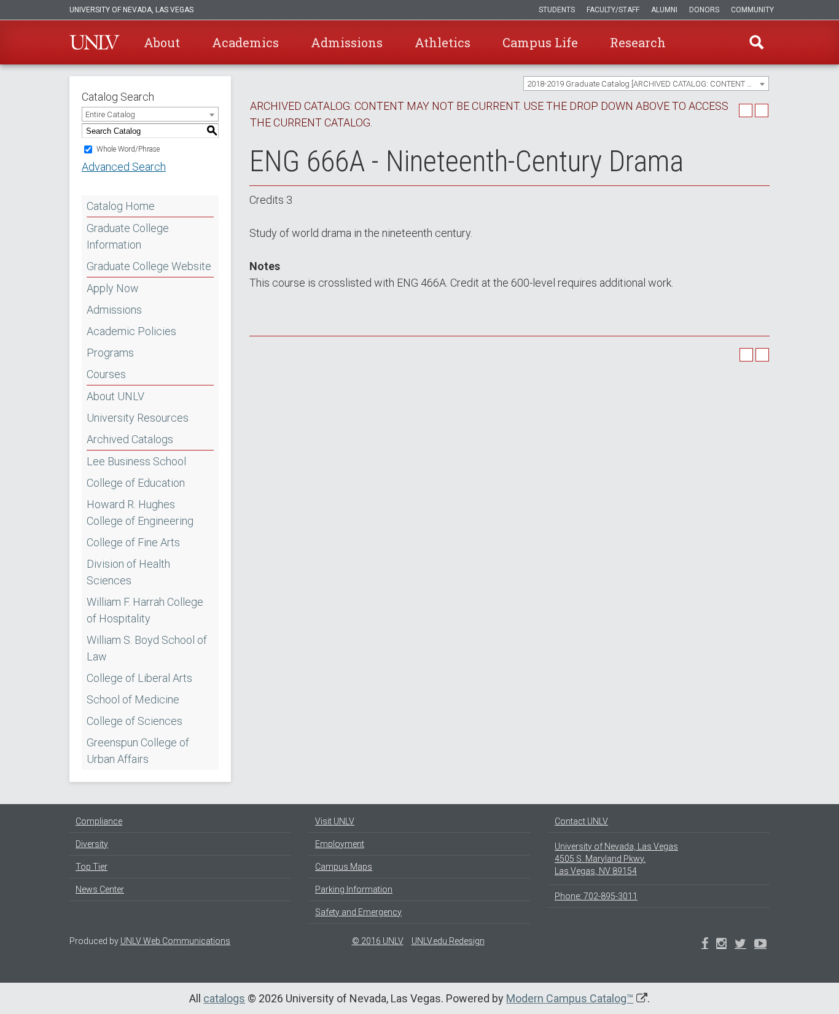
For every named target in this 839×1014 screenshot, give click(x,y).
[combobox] (646, 83)
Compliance (99, 821)
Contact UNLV (581, 821)
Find (757, 42)
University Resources (138, 417)
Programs (110, 352)
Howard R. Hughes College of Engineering (140, 512)
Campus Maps (343, 867)
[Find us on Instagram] (740, 945)
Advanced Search (124, 166)
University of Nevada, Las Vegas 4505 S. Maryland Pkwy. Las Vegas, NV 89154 (616, 859)
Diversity (92, 844)
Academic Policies (131, 331)
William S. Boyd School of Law (147, 648)
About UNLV (115, 396)
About (162, 42)
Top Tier (91, 867)
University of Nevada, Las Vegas (131, 10)
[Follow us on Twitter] (721, 945)
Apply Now (113, 288)
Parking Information (353, 889)
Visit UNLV (334, 821)
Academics (245, 42)
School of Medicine (133, 699)
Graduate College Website (149, 266)
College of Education (136, 482)
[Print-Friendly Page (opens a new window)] (745, 110)
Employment (339, 844)
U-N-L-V (94, 42)
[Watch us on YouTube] (760, 945)
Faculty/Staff (613, 10)
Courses (106, 374)
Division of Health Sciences (128, 572)
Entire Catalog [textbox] (110, 114)
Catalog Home (121, 205)
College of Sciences (134, 720)
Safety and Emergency (358, 912)
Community (752, 10)
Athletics (442, 42)
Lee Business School (136, 461)
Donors (704, 10)
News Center (100, 889)
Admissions (347, 42)
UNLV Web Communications (175, 941)
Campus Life (540, 42)
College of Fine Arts (133, 542)
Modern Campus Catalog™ (569, 998)
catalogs (224, 998)
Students (557, 10)
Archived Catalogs (130, 439)
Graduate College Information (128, 236)
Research (638, 42)
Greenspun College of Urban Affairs (138, 750)
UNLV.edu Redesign (448, 941)
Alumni (664, 10)
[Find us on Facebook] (704, 945)
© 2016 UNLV (378, 941)
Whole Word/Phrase (128, 149)
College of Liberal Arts (139, 677)
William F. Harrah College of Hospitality (145, 610)
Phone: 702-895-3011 (596, 896)
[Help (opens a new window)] (761, 110)
